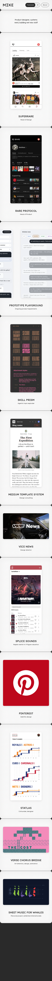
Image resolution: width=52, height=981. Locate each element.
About (45, 5)
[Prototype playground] (26, 264)
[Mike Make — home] (8, 5)
